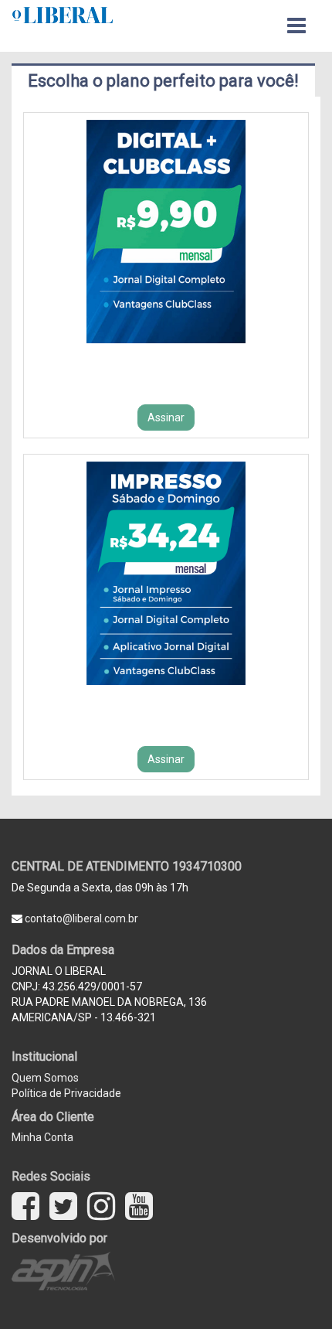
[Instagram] (101, 1206)
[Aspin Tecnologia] (65, 1270)
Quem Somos (45, 1078)
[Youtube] (139, 1206)
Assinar (166, 417)
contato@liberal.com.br (80, 918)
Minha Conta (42, 1137)
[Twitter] (63, 1206)
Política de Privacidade (66, 1093)
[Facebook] (25, 1206)
